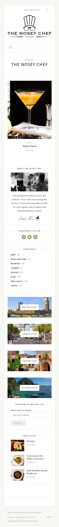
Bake (13, 254)
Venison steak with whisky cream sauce (35, 457)
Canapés (15, 267)
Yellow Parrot (29, 146)
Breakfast (15, 263)
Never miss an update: (21, 410)
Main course (16, 281)
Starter (14, 285)
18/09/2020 (29, 150)
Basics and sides (19, 259)
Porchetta (31, 441)
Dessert (14, 272)
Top (49, 517)
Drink (29, 142)
